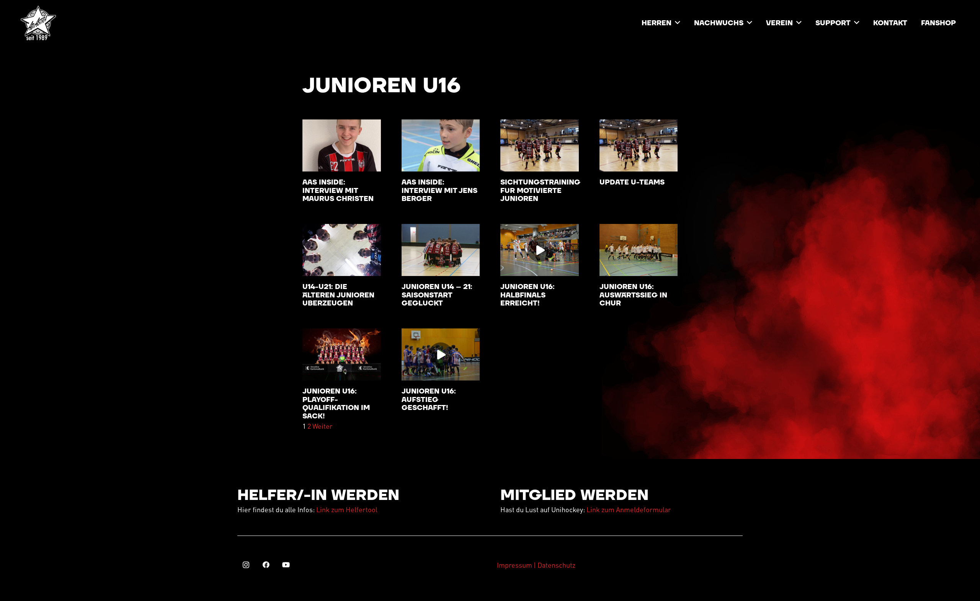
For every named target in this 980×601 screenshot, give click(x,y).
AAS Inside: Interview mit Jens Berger (439, 190)
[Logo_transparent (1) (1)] (38, 23)
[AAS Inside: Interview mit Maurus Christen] (341, 145)
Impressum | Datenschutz (536, 564)
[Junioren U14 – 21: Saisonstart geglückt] (441, 250)
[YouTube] (285, 564)
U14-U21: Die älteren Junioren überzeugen (338, 295)
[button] (677, 23)
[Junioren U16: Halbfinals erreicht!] (539, 250)
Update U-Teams (632, 182)
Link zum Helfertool (346, 509)
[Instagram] (246, 564)
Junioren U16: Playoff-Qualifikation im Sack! (336, 404)
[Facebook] (265, 564)
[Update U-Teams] (638, 145)
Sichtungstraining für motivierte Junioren (540, 190)
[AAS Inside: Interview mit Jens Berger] (441, 145)
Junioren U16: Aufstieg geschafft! (429, 399)
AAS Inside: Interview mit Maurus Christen (338, 190)
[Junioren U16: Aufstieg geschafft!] (441, 354)
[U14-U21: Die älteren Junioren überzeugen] (341, 250)
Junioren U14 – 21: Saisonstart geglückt (437, 295)
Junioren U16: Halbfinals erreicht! (527, 295)
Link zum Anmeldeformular (628, 509)
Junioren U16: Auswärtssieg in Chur (633, 295)
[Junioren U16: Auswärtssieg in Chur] (638, 250)
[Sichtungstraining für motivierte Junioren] (539, 145)
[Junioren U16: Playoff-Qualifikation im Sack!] (341, 354)
